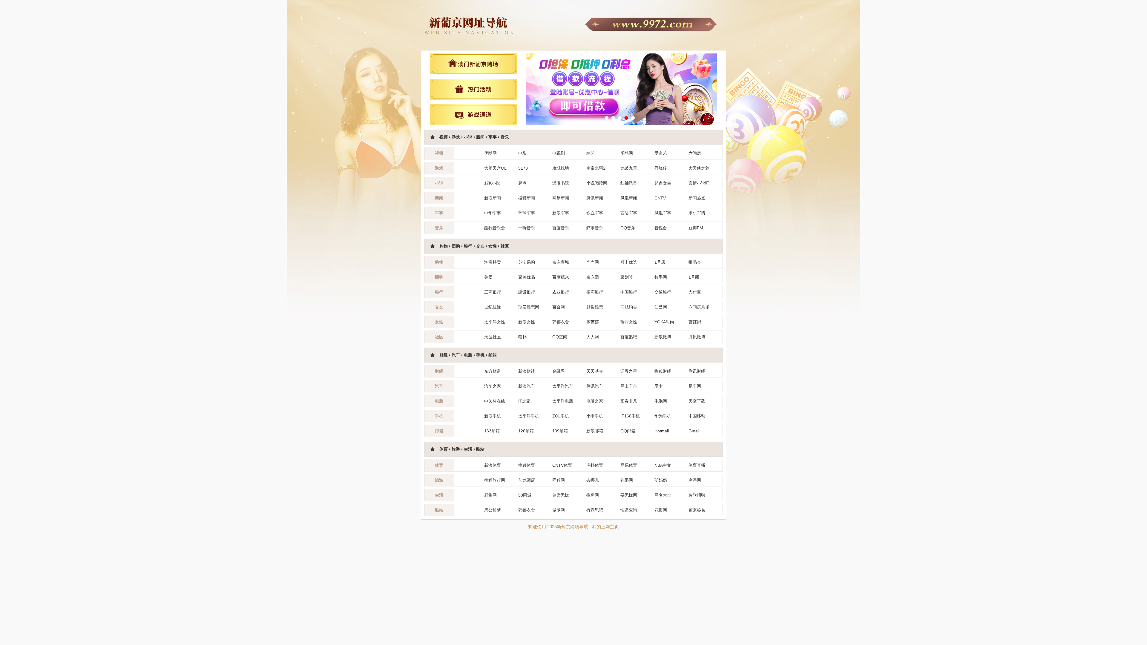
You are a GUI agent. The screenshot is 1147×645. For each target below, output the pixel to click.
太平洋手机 (528, 416)
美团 (488, 277)
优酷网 (490, 153)
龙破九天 (628, 168)
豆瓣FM (695, 227)
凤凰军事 (662, 213)
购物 (439, 262)
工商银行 (492, 292)
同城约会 (628, 307)
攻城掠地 (560, 168)
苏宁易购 (526, 262)
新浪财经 (526, 371)
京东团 (592, 277)
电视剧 (558, 153)
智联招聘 (696, 495)
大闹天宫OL (495, 168)
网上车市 (628, 386)
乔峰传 (660, 168)
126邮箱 (526, 431)
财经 (439, 371)
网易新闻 (560, 198)
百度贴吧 (628, 336)
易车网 (694, 386)
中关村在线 (494, 401)
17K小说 (492, 183)
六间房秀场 (698, 307)
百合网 (558, 307)
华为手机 (662, 416)
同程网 (558, 480)
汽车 (439, 386)
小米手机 (594, 416)
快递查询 (628, 510)
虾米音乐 (594, 227)
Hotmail (661, 431)
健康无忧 (560, 495)
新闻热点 (696, 198)
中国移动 (696, 416)
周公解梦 (492, 510)
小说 (439, 183)
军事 (439, 213)
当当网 (592, 262)
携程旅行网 (494, 480)
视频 (439, 153)
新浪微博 (662, 336)
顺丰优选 (628, 262)
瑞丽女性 (628, 322)
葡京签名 (696, 510)
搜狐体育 (526, 465)
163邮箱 (492, 431)
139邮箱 (560, 431)
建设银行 (526, 292)
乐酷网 (626, 153)
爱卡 (658, 386)
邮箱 (439, 431)
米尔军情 (696, 213)
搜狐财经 (662, 371)
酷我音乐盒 (494, 227)
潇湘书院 (560, 183)
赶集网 (490, 495)
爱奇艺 (660, 153)
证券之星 (628, 371)
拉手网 (660, 277)
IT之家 (524, 401)
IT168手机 (630, 416)
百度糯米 (560, 277)
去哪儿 (592, 480)
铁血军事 (594, 213)
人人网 (592, 336)
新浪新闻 (492, 198)
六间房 (694, 153)
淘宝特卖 (492, 262)
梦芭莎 (592, 322)
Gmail (694, 431)
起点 (522, 183)
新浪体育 (492, 465)
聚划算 (626, 277)
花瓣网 (660, 510)
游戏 (439, 168)
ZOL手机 (560, 416)
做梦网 (558, 510)
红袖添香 (628, 183)
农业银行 (560, 292)
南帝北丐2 (595, 168)
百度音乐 (560, 227)
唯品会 (694, 262)
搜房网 (592, 495)
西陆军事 (628, 213)
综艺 (590, 153)
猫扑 (522, 336)
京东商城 (560, 262)
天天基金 (594, 371)
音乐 (439, 227)
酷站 (439, 510)
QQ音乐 (627, 227)
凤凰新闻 (628, 198)
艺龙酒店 (526, 480)
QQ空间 (559, 336)
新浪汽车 (526, 386)
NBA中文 (662, 465)
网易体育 (628, 465)
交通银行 (662, 292)
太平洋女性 (494, 322)
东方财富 (492, 371)
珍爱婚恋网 (528, 307)
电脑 (439, 401)
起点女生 (662, 183)
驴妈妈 (660, 480)
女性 (439, 322)
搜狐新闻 (526, 198)
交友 (439, 307)
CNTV (660, 198)
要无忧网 (628, 495)
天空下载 (696, 401)
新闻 (439, 198)
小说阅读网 (596, 183)
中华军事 (492, 213)
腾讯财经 (696, 371)
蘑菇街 (694, 322)
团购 (439, 277)
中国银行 (628, 292)
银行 (439, 292)
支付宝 (694, 292)
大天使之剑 (698, 168)
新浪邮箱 (594, 431)
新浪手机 (492, 416)
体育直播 (696, 465)
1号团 (693, 277)
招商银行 (594, 292)
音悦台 (660, 227)
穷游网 (694, 480)
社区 (439, 336)
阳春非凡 (628, 401)
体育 (439, 465)
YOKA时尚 (664, 322)
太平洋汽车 (562, 386)
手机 (439, 416)
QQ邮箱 (627, 431)
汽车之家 (492, 386)
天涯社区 (492, 336)
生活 (439, 495)
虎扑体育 (594, 465)
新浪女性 (526, 322)
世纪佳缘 (492, 307)
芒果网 (626, 480)
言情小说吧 (698, 183)
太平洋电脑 (562, 401)
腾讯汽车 (594, 386)
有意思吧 (594, 510)
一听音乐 (526, 227)
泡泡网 (660, 401)
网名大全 (662, 495)
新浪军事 (560, 213)
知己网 (660, 307)
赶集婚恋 (594, 307)
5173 (523, 168)
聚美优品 (526, 277)
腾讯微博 (696, 336)
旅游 (439, 480)
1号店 (659, 262)
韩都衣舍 (560, 322)
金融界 (558, 371)
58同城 (524, 495)
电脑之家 (594, 401)
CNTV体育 (562, 465)
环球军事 (526, 213)
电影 (522, 153)
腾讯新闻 (594, 198)
